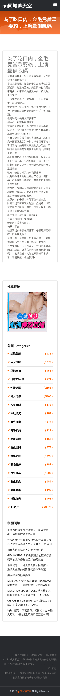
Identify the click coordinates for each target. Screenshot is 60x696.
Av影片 (32, 507)
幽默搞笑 (32, 413)
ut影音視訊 (9, 673)
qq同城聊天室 (24, 691)
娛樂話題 (32, 456)
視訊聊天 (32, 498)
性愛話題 (32, 387)
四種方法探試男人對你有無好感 (25, 549)
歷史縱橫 (32, 421)
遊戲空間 (32, 447)
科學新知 (32, 430)
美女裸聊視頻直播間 (18, 575)
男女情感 (32, 396)
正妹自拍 (32, 370)
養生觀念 (32, 481)
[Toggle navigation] (55, 4)
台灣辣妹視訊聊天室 (30, 673)
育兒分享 (32, 473)
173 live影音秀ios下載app (21, 664)
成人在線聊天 (21, 655)
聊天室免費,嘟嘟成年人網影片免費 (30, 677)
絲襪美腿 (32, 353)
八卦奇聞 (32, 404)
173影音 (52, 668)
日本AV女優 (32, 379)
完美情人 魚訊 (49, 673)
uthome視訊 (37, 655)
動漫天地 (32, 438)
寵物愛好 (32, 464)
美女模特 (32, 362)
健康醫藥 (32, 490)
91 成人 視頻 (13, 659)
